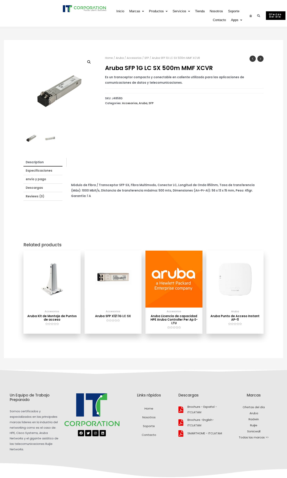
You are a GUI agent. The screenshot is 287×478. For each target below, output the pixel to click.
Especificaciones (39, 170)
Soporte (233, 11)
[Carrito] (251, 15)
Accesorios (134, 58)
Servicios (179, 11)
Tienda (200, 11)
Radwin (254, 419)
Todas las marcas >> (254, 437)
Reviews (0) (35, 196)
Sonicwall (253, 431)
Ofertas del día (254, 407)
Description (35, 162)
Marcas (134, 11)
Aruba (120, 58)
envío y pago (36, 179)
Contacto (219, 20)
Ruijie (253, 425)
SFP (146, 58)
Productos (156, 11)
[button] (275, 15)
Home (109, 58)
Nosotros (216, 11)
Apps (234, 20)
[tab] (42, 162)
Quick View (52, 304)
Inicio (120, 11)
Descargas (34, 188)
